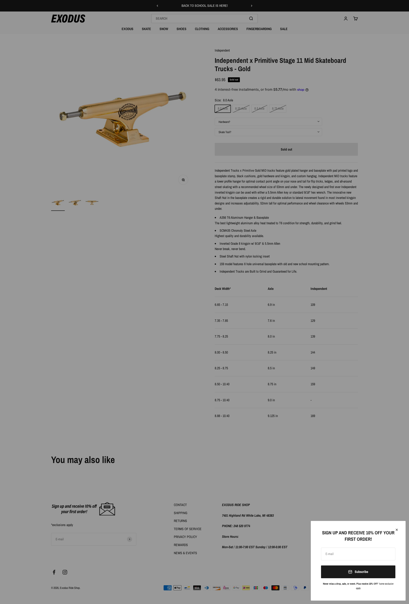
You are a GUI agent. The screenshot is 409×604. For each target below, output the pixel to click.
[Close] (397, 530)
